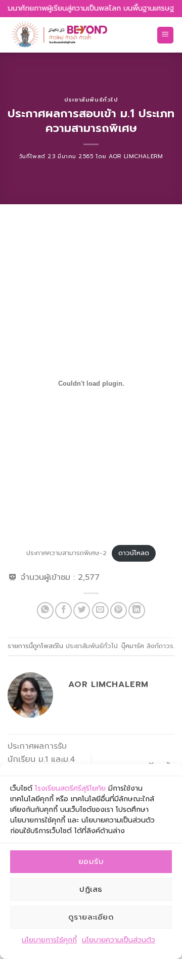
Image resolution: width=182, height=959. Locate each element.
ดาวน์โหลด (133, 553)
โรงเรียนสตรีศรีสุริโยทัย (70, 788)
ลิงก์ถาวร (160, 646)
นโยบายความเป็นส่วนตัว (118, 940)
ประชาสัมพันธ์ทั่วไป (91, 100)
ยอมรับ (91, 861)
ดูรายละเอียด (91, 917)
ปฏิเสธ (90, 889)
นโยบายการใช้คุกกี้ (49, 940)
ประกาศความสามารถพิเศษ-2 (66, 553)
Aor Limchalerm (136, 156)
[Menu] (165, 35)
